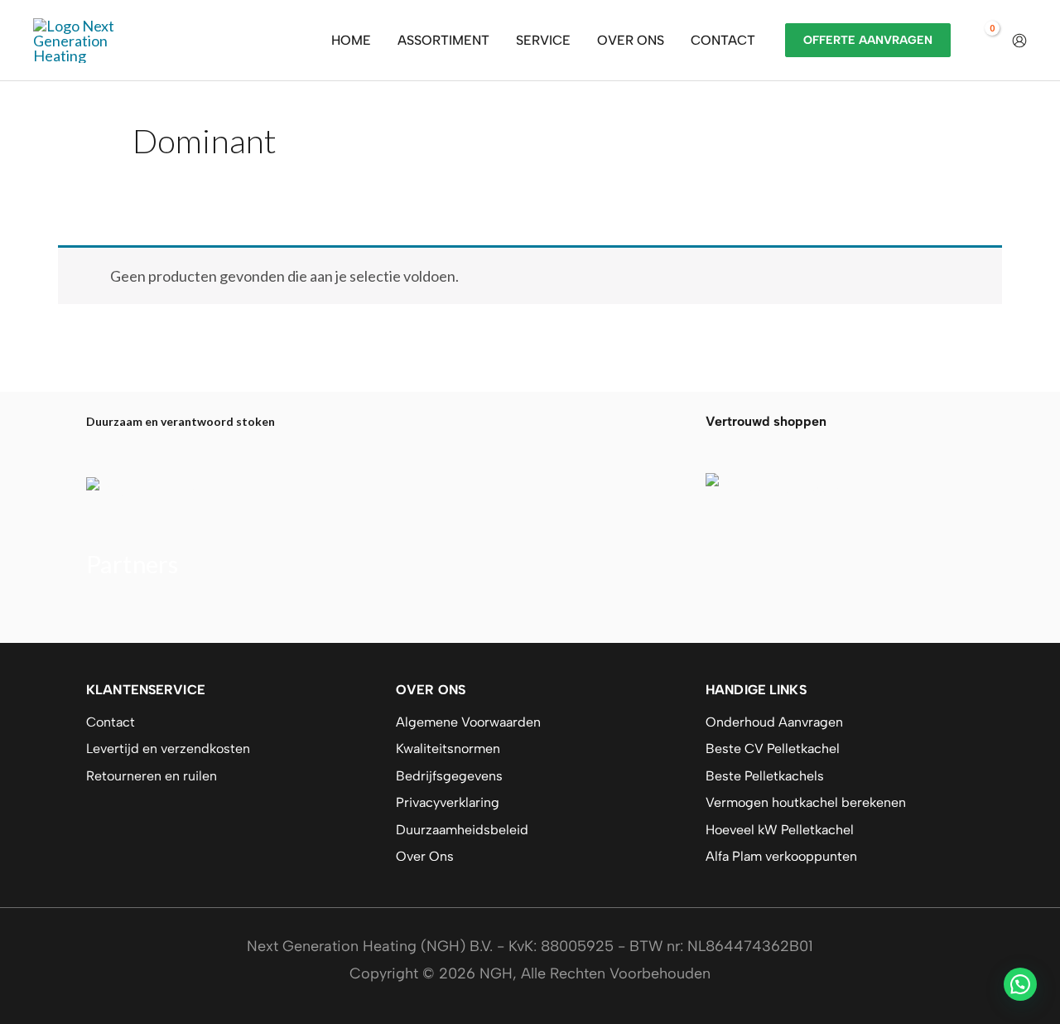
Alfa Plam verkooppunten (781, 856)
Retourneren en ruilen (151, 776)
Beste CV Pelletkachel (773, 748)
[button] (1020, 984)
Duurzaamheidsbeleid (462, 830)
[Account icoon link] (1019, 40)
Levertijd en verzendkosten (168, 748)
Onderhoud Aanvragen (774, 722)
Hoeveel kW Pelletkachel (780, 830)
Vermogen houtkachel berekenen (806, 802)
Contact (110, 722)
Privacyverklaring (447, 802)
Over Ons (425, 856)
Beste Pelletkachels (765, 776)
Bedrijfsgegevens (449, 776)
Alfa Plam (116, 612)
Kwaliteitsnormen (448, 748)
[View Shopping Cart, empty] (981, 40)
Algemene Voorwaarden (468, 722)
